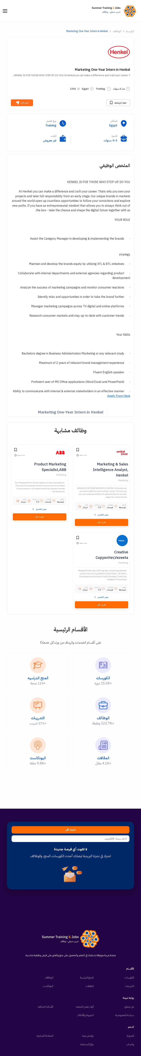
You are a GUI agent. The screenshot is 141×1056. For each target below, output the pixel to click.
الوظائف (117, 31)
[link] (115, 11)
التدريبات (129, 986)
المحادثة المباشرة (45, 1036)
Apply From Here (118, 396)
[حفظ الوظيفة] (77, 450)
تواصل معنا (88, 1036)
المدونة (130, 1036)
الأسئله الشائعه (45, 1007)
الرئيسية (130, 31)
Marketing (123, 480)
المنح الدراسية (87, 978)
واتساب (130, 1044)
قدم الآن (24, 103)
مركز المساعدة (87, 1044)
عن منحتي (129, 1007)
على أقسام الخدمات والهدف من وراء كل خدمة (71, 642)
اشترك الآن (70, 830)
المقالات (90, 986)
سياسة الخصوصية (124, 1015)
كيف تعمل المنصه (85, 1007)
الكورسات (129, 978)
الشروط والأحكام (85, 1015)
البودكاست (47, 986)
